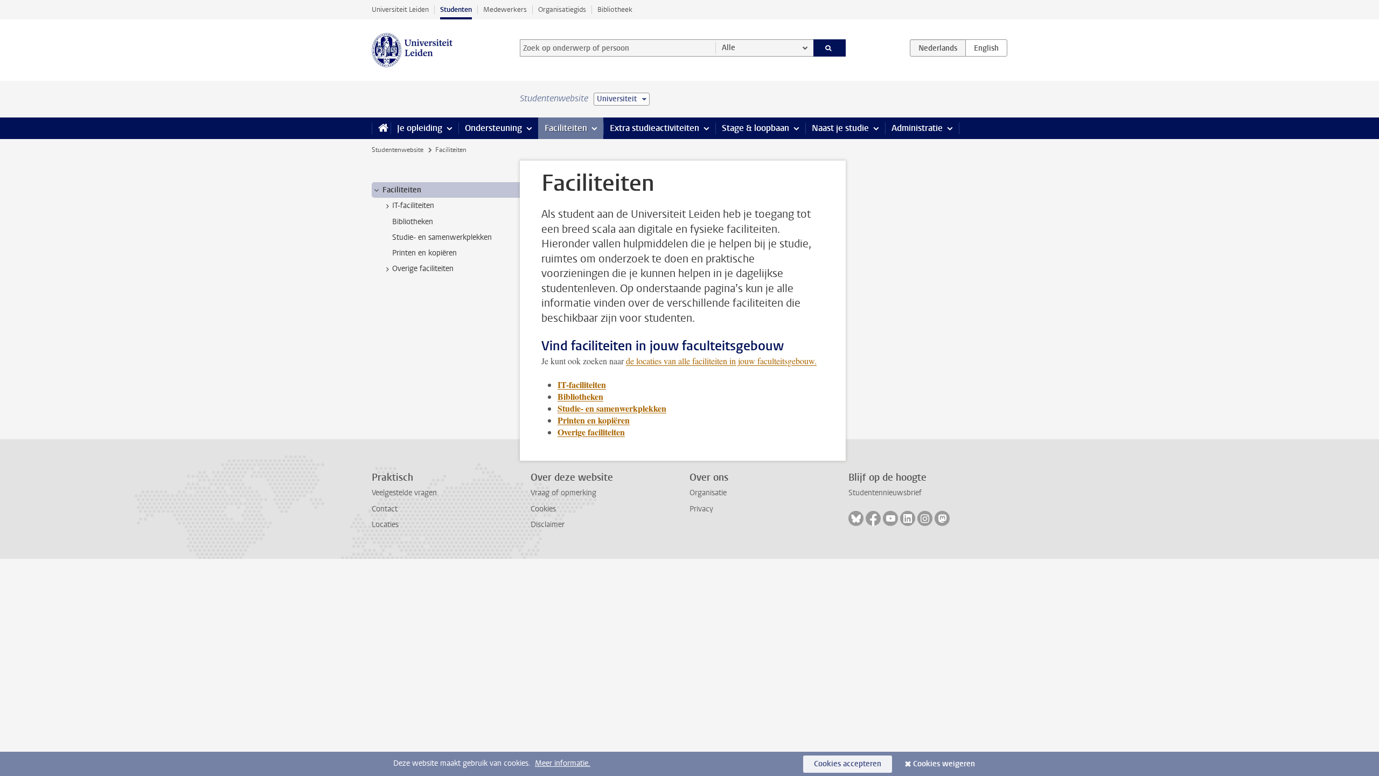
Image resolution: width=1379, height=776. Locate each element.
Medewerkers (505, 9)
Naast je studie (840, 128)
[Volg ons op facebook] (873, 518)
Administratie (917, 128)
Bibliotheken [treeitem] (412, 222)
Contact (385, 509)
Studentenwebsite (397, 150)
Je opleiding (419, 128)
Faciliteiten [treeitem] (401, 190)
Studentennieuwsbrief (885, 493)
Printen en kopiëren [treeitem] (424, 253)
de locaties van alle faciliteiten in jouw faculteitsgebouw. (721, 360)
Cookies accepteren (847, 764)
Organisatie (708, 493)
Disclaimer (548, 524)
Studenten (456, 9)
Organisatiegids (562, 9)
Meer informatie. (562, 763)
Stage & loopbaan (755, 128)
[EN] (986, 48)
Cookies (543, 509)
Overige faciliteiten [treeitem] (423, 269)
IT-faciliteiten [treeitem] (413, 205)
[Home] (381, 128)
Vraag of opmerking (563, 493)
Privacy (701, 509)
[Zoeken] (829, 48)
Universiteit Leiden (400, 9)
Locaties (385, 524)
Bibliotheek (614, 9)
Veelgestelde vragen (404, 493)
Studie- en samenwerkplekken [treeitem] (442, 237)
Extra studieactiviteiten (654, 128)
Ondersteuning (493, 128)
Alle (728, 48)
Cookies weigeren (944, 764)
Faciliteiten (566, 128)
